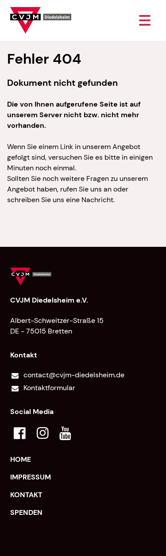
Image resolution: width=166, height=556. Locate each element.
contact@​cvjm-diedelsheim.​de (73, 375)
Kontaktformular (49, 387)
